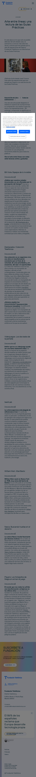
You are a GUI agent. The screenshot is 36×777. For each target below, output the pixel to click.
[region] (18, 127)
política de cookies (11, 127)
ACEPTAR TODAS (24, 131)
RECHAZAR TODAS (11, 131)
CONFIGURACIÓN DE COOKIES (17, 136)
